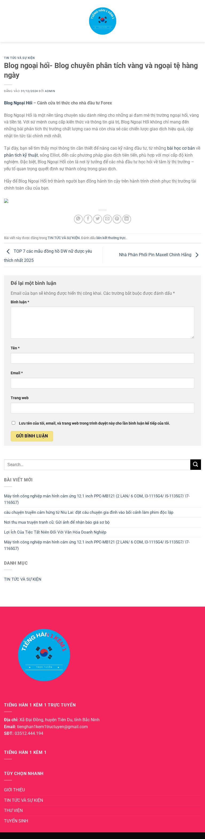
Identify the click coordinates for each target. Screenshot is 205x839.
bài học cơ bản (181, 148)
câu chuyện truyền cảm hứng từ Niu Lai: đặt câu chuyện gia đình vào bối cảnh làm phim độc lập (88, 512)
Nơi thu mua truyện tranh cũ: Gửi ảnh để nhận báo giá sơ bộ (57, 522)
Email (17, 373)
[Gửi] (195, 464)
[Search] (199, 21)
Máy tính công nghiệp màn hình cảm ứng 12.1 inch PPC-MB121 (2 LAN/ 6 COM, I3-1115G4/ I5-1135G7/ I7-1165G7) (97, 499)
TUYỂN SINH (16, 820)
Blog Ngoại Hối (18, 102)
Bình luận (20, 302)
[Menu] (7, 21)
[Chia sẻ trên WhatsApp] (78, 219)
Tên (15, 348)
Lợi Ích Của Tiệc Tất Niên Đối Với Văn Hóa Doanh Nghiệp (55, 532)
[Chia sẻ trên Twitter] (97, 219)
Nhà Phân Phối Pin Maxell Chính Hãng (155, 255)
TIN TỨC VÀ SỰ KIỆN (19, 58)
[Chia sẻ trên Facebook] (88, 219)
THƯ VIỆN (13, 810)
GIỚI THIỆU (14, 789)
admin (50, 91)
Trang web (20, 398)
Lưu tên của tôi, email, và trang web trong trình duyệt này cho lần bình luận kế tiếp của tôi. (94, 423)
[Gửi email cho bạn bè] (107, 219)
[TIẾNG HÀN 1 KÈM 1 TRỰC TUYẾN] (102, 21)
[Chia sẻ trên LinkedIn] (126, 219)
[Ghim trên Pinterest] (117, 219)
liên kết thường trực (111, 238)
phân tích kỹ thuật (21, 155)
